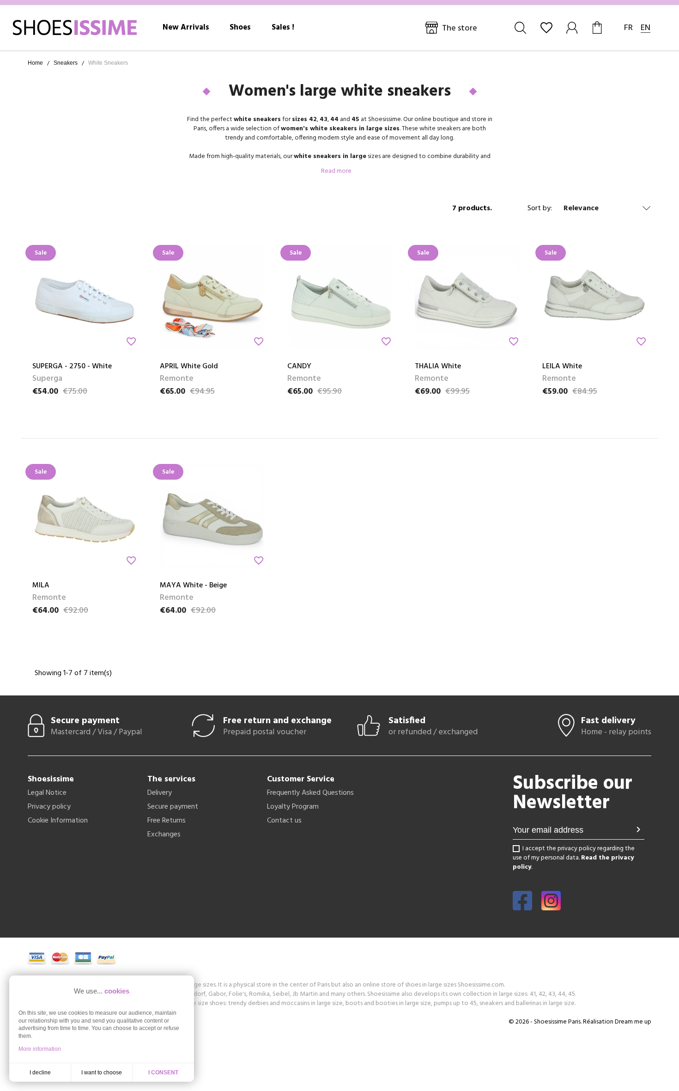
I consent (163, 1072)
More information (39, 1049)
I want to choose (101, 1072)
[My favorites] (546, 28)
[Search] (520, 27)
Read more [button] (337, 171)
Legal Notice (47, 793)
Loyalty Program (293, 807)
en (645, 28)
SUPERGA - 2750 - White (72, 366)
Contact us (284, 821)
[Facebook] (522, 907)
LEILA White (562, 366)
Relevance (581, 208)
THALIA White (438, 366)
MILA (40, 585)
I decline (40, 1072)
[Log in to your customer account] (572, 27)
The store (459, 28)
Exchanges (164, 835)
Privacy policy (49, 807)
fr (628, 28)
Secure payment (172, 807)
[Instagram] (551, 907)
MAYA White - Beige (193, 585)
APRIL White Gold (189, 366)
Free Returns (166, 821)
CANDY (299, 366)
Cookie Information (58, 821)
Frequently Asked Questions (310, 793)
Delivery (159, 793)
